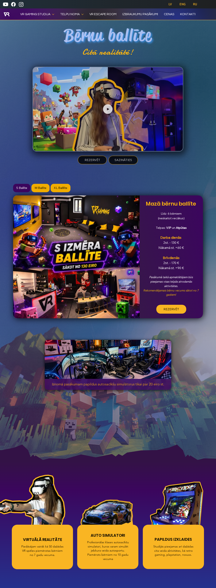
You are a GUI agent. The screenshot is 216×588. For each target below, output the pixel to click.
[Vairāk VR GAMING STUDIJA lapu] (53, 14)
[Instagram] (21, 4)
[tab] (21, 188)
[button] (175, 146)
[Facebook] (13, 4)
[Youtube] (6, 4)
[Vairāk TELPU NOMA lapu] (82, 14)
